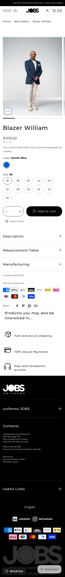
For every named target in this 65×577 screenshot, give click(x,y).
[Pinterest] (23, 305)
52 (38, 189)
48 (18, 189)
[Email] (35, 305)
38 (18, 180)
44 (49, 180)
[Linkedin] (21, 519)
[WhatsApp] (29, 305)
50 (28, 189)
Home (7, 21)
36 (7, 180)
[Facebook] (17, 305)
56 (7, 197)
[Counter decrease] (6, 211)
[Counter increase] (20, 211)
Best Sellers (21, 21)
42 (38, 180)
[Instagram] (42, 519)
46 (7, 189)
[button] (32, 236)
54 (49, 189)
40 (28, 180)
